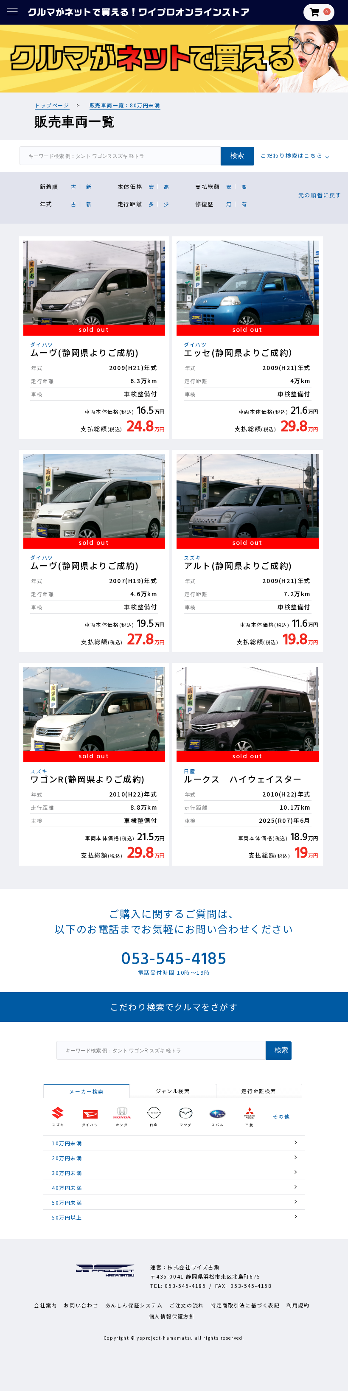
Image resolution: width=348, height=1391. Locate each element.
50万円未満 (67, 1202)
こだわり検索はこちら (292, 155)
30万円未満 (67, 1172)
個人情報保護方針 (172, 1316)
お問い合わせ (81, 1305)
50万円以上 (67, 1217)
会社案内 (45, 1305)
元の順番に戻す (320, 195)
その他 (281, 1116)
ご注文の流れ (186, 1305)
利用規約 (297, 1305)
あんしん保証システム (134, 1305)
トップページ (52, 105)
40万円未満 (67, 1187)
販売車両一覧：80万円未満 (125, 105)
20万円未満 (67, 1157)
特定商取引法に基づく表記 (245, 1305)
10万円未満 (67, 1143)
